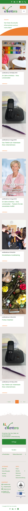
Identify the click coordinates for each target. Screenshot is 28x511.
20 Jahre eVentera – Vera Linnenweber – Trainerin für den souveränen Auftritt (12, 204)
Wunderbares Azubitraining (11, 255)
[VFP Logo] (21, 481)
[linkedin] (14, 2)
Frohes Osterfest (7, 320)
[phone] (25, 2)
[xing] (19, 2)
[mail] (22, 2)
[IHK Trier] (21, 492)
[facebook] (11, 2)
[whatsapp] (17, 2)
